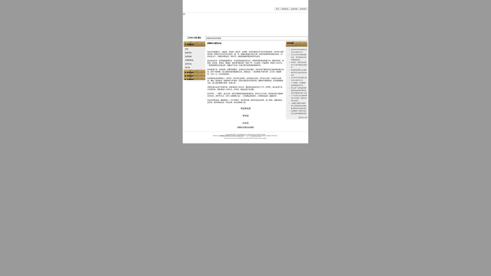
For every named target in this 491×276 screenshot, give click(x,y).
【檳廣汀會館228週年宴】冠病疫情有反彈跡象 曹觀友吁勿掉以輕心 (299, 105)
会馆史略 (294, 9)
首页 (277, 9)
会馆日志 (188, 64)
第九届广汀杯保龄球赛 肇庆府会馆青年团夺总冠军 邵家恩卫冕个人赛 (299, 90)
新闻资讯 (285, 9)
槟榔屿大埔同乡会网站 (245, 127)
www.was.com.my (257, 135)
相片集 (187, 67)
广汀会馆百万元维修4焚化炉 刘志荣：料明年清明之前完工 (299, 98)
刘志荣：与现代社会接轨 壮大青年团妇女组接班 (299, 64)
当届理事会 (189, 60)
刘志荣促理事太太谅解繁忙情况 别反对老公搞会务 (299, 72)
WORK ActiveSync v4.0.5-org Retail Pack (232, 135)
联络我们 (303, 9)
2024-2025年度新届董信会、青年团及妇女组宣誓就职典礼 (298, 57)
